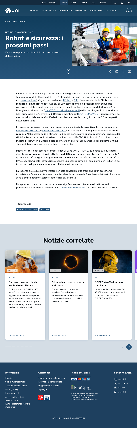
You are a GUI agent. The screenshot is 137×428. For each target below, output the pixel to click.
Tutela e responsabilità (16, 385)
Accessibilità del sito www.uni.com (15, 399)
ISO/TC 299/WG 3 (88, 114)
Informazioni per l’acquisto (50, 381)
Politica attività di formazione (51, 378)
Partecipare (65, 10)
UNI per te (80, 10)
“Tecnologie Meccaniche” (72, 187)
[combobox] (104, 3)
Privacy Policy (11, 389)
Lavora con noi (12, 393)
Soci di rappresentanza (15, 381)
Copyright (42, 389)
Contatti (84, 2)
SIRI (76, 100)
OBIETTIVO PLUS (48, 2)
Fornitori (9, 378)
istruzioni (75, 399)
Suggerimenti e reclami (48, 385)
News (64, 2)
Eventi (73, 2)
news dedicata (28, 100)
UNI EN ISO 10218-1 (28, 130)
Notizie (22, 21)
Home (7, 21)
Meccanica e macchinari (27, 210)
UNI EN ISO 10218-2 (54, 130)
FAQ (93, 2)
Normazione (49, 10)
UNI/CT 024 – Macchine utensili (62, 110)
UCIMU (67, 100)
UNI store (111, 10)
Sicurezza (45, 210)
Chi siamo (34, 10)
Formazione (96, 10)
